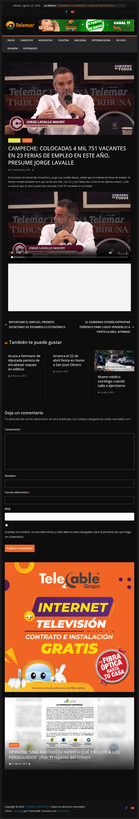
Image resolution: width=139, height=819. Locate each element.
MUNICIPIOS (45, 40)
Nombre (11, 476)
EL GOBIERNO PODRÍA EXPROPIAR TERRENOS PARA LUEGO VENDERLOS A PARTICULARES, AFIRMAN (104, 327)
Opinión (26, 750)
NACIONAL (80, 40)
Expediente (30, 48)
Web (8, 509)
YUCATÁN (63, 40)
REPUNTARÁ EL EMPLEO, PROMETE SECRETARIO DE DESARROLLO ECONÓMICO (37, 324)
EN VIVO (121, 40)
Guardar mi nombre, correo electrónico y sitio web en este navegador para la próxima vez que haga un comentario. (68, 534)
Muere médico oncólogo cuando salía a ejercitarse (111, 381)
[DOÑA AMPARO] (69, 699)
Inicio (11, 40)
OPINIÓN (12, 48)
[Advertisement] (69, 287)
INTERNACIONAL (101, 40)
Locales (27, 140)
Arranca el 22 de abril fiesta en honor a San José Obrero (69, 360)
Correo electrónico (18, 492)
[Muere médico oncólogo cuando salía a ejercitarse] (114, 353)
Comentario (13, 429)
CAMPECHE (26, 40)
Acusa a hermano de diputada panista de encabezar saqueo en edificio (24, 362)
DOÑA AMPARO (25, 757)
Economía (14, 140)
